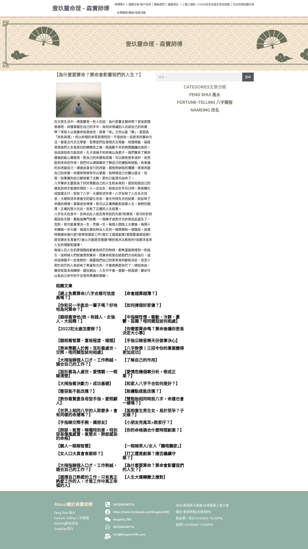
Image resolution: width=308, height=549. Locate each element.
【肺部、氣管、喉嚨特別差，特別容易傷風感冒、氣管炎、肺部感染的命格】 (86, 434)
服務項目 (173, 4)
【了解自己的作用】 (140, 360)
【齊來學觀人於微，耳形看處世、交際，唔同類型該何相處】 (86, 350)
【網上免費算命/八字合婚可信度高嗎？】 (85, 295)
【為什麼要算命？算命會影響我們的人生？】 (153, 467)
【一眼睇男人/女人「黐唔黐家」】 (153, 445)
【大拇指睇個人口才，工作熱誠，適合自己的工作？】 (86, 362)
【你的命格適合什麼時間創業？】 (153, 430)
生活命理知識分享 (243, 4)
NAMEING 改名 (205, 110)
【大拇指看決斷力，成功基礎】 (84, 383)
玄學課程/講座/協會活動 (131, 12)
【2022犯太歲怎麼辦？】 (79, 328)
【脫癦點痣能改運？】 (142, 391)
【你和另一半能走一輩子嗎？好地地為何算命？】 (86, 307)
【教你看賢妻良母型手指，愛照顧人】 (86, 400)
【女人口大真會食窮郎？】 (80, 453)
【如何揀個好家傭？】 (142, 305)
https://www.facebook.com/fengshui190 (141, 512)
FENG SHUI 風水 (204, 94)
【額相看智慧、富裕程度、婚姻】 (86, 340)
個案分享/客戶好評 (140, 4)
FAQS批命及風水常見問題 (214, 4)
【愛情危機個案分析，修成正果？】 (149, 373)
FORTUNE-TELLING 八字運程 (205, 102)
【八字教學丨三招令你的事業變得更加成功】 (153, 350)
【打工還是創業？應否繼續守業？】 (149, 455)
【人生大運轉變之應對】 (145, 477)
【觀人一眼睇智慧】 (74, 445)
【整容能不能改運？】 (76, 391)
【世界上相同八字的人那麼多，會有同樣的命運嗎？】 (86, 412)
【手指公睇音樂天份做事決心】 (151, 340)
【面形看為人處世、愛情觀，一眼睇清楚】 (86, 373)
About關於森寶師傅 (73, 504)
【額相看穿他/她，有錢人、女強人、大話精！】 (85, 319)
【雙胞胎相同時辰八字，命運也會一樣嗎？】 (153, 400)
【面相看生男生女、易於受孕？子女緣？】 (153, 412)
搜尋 (248, 77)
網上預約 (190, 4)
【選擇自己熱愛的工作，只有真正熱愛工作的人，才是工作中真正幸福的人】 (86, 481)
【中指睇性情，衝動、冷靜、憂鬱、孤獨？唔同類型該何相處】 (151, 319)
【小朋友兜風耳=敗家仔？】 (148, 422)
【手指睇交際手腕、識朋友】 (82, 422)
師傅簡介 (120, 4)
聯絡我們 (159, 4)
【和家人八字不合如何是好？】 (151, 383)
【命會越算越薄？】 (140, 293)
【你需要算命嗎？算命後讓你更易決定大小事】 (153, 330)
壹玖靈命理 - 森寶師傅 (80, 8)
